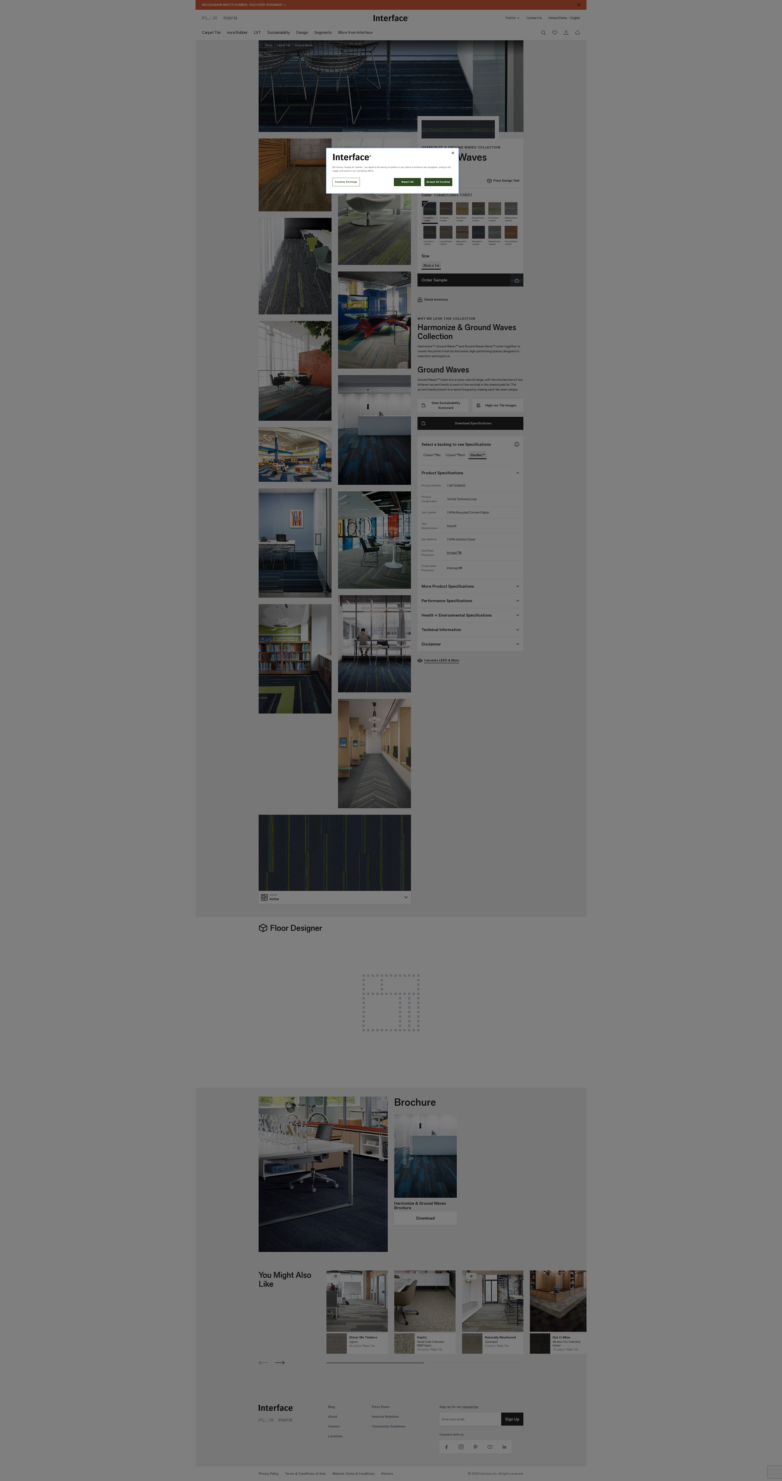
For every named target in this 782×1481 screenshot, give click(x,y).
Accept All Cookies (438, 181)
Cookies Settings (346, 181)
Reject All (407, 181)
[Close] (452, 152)
